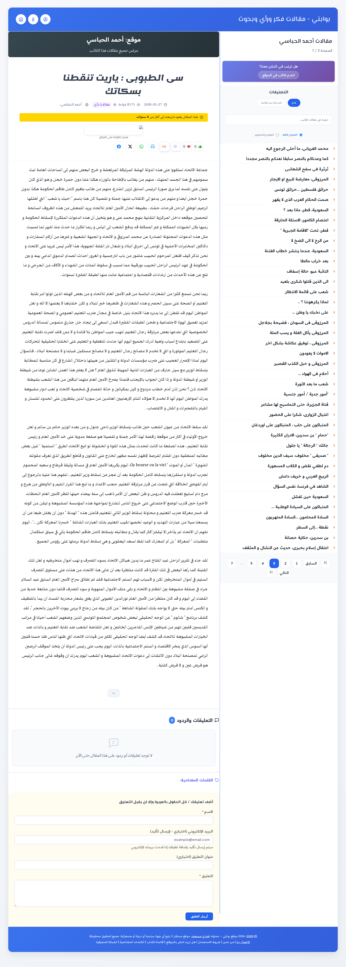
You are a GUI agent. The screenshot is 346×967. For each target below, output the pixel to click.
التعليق (206, 876)
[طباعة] (153, 146)
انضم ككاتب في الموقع (278, 75)
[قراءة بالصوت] (164, 146)
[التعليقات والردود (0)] (176, 146)
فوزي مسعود (200, 936)
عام (294, 103)
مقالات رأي (102, 104)
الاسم (207, 811)
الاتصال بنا (243, 942)
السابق (311, 563)
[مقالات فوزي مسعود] (45, 19)
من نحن (228, 942)
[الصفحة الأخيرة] (271, 572)
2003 (249, 936)
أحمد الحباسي (70, 104)
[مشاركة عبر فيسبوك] (119, 146)
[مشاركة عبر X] (130, 146)
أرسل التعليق (199, 916)
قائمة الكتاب (155, 942)
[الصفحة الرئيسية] (21, 19)
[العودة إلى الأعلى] (114, 693)
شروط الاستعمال (209, 942)
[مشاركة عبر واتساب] (142, 146)
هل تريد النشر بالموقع (181, 942)
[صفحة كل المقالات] (33, 19)
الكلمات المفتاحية (132, 942)
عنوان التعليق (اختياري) (195, 856)
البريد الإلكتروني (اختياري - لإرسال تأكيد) (172, 839)
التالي (284, 572)
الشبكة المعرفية (106, 942)
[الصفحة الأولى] (325, 563)
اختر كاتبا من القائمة (271, 103)
